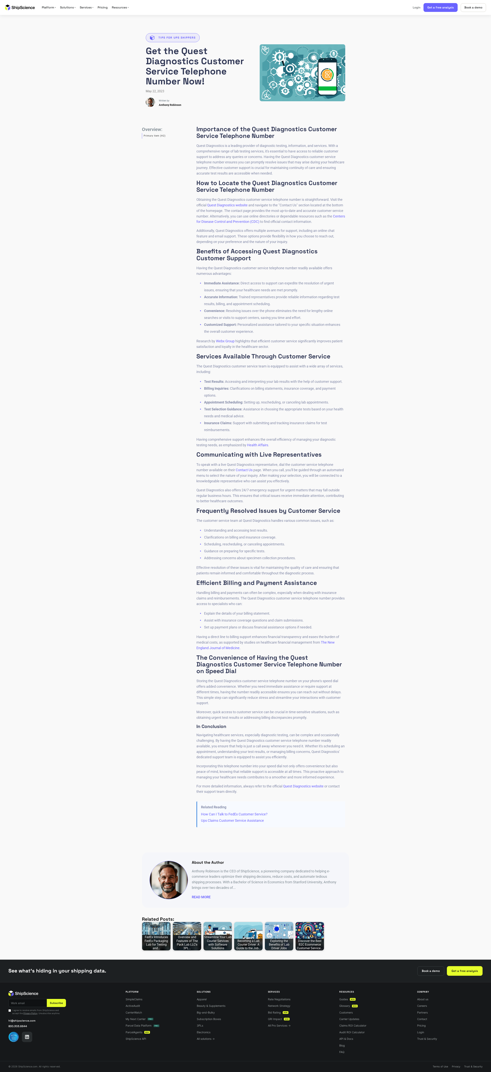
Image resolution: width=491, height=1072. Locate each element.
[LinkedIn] (27, 1037)
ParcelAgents (137, 1032)
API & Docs (346, 1038)
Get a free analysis (440, 7)
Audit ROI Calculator (352, 1032)
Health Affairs (257, 445)
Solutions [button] (68, 7)
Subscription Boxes (209, 1019)
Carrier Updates (349, 1019)
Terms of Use (440, 1066)
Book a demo (473, 7)
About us (422, 999)
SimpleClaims (134, 999)
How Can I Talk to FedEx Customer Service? (234, 814)
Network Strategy (279, 1005)
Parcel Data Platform (142, 1025)
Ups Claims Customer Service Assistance (232, 820)
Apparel (202, 999)
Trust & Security (427, 1038)
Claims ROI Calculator (352, 1025)
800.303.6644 (17, 1026)
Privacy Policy (30, 1013)
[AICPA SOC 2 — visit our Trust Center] (13, 1037)
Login (416, 7)
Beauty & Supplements (211, 1005)
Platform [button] (49, 7)
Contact (422, 1019)
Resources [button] (120, 7)
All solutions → (206, 1038)
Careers (422, 1005)
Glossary (348, 1005)
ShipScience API (136, 1038)
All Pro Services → (279, 1025)
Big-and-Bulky (206, 1012)
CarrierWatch (134, 1012)
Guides (347, 999)
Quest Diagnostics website (227, 205)
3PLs (200, 1025)
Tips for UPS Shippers (177, 37)
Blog (342, 1045)
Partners (422, 1012)
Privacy (456, 1066)
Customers (346, 1012)
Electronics (203, 1032)
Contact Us (244, 470)
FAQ (341, 1052)
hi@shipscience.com (21, 1020)
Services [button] (86, 7)
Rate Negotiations (279, 999)
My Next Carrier (139, 1019)
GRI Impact (278, 1019)
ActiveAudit (133, 1005)
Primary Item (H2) (155, 135)
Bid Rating (278, 1012)
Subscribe (56, 1003)
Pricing (103, 7)
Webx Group (225, 341)
